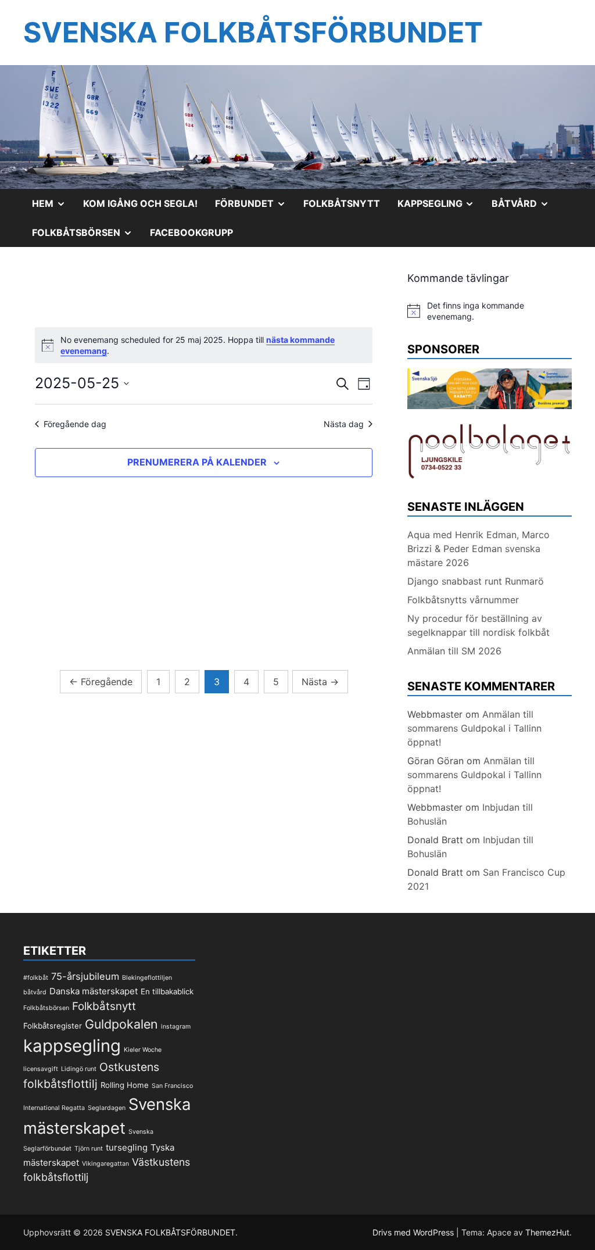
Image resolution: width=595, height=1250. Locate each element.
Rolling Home (125, 1085)
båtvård (34, 992)
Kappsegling (440, 207)
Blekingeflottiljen (147, 978)
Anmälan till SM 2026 (454, 651)
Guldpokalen (121, 1023)
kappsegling (72, 1046)
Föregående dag (75, 424)
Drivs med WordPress (414, 1232)
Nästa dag (344, 424)
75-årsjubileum (85, 976)
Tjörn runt (88, 1148)
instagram (176, 1026)
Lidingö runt (78, 1069)
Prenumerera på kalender (197, 462)
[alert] (489, 311)
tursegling (127, 1147)
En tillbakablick (167, 991)
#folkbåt (35, 978)
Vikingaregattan (105, 1163)
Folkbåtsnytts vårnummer (463, 600)
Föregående (100, 681)
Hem (53, 207)
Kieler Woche (143, 1050)
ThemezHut (547, 1232)
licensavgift (40, 1069)
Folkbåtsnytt (341, 203)
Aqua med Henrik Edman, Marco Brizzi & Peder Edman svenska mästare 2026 (478, 548)
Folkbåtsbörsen (86, 236)
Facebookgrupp (191, 232)
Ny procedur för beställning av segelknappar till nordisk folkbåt (478, 625)
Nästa (320, 681)
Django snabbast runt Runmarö (475, 581)
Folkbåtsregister (52, 1025)
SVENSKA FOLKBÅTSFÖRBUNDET (253, 32)
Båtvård (525, 207)
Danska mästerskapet (93, 991)
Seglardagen (107, 1108)
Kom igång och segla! (140, 203)
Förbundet (255, 207)
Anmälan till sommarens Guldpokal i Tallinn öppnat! (474, 728)
